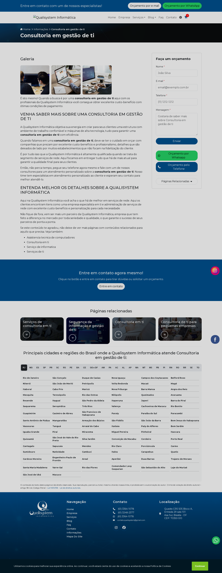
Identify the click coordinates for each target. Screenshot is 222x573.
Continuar (200, 566)
